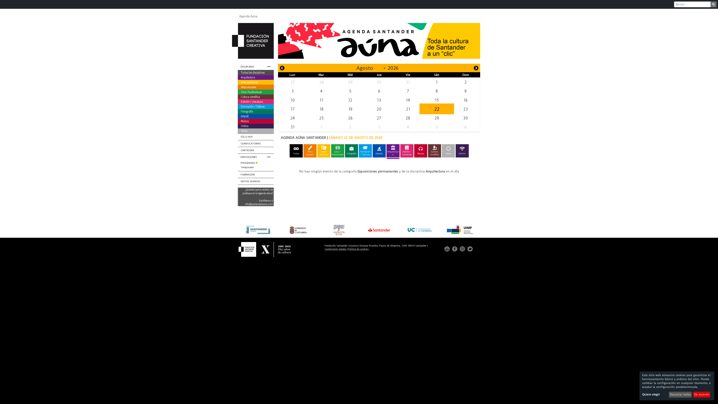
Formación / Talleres (253, 106)
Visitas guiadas (250, 181)
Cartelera (247, 150)
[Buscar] (714, 4)
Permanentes (248, 162)
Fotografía (247, 111)
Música (245, 121)
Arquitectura (248, 77)
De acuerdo (701, 394)
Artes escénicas (249, 82)
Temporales (247, 167)
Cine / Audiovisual (251, 92)
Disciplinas (247, 66)
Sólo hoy (247, 136)
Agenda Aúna (248, 16)
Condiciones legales (336, 249)
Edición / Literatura (252, 101)
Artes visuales (248, 87)
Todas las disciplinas (253, 72)
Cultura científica (250, 97)
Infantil (244, 116)
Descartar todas (680, 394)
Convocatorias (251, 143)
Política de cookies (358, 249)
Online (244, 126)
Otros (244, 131)
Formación (248, 174)
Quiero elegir (651, 394)
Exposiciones (249, 157)
